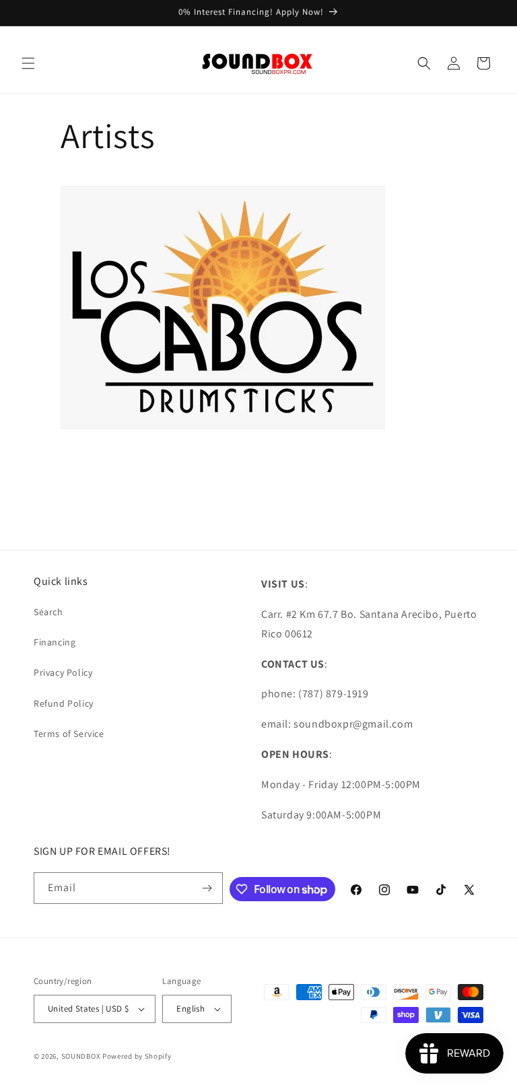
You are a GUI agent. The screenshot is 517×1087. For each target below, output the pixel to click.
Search (48, 612)
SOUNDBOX (81, 1056)
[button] (28, 63)
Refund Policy (64, 703)
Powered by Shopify (137, 1056)
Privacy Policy (63, 672)
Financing (54, 642)
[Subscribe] (207, 888)
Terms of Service (69, 734)
